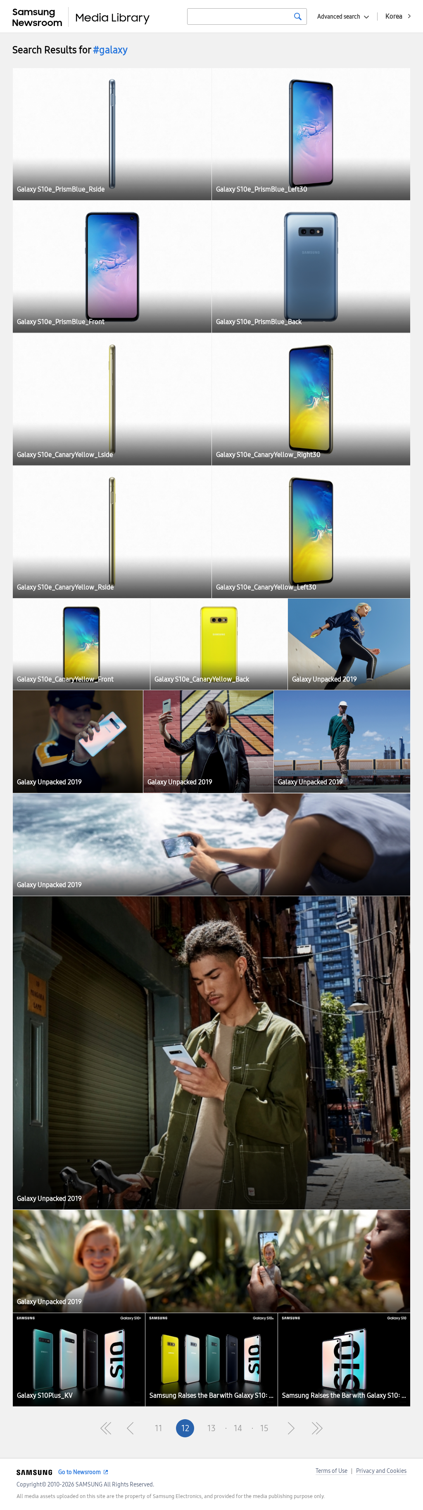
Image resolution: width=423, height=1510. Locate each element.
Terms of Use (331, 1470)
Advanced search (338, 16)
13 (211, 1428)
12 (185, 1428)
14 (238, 1428)
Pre (132, 1428)
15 (264, 1428)
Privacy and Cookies (381, 1470)
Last (317, 1428)
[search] (298, 16)
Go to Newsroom (79, 1472)
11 (158, 1428)
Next (291, 1428)
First (106, 1428)
